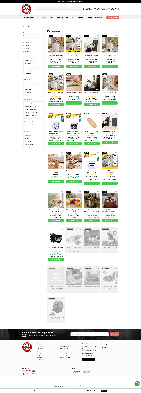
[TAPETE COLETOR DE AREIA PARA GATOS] (55, 310)
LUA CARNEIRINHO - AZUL (30, 141)
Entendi (104, 390)
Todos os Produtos (41, 346)
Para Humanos (40, 359)
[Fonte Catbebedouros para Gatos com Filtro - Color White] (55, 128)
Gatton (27, 86)
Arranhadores (29, 60)
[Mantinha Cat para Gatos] (73, 279)
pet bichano (28, 89)
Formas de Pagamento (65, 355)
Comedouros (40, 352)
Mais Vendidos (28, 73)
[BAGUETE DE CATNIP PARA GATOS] (91, 128)
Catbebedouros (29, 82)
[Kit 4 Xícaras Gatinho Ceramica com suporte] (109, 88)
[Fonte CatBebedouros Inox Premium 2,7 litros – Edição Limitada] (91, 206)
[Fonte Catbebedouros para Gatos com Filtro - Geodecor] (91, 168)
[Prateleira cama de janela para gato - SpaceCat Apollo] (109, 240)
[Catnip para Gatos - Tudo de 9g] (109, 279)
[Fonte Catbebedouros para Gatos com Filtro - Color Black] (73, 128)
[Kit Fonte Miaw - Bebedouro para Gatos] (55, 89)
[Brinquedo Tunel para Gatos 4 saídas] (73, 206)
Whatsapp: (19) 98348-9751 (90, 346)
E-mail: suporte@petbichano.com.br (89, 349)
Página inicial (27, 21)
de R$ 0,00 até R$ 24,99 (30, 103)
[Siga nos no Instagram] (105, 347)
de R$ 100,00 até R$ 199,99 (31, 112)
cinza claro (28, 135)
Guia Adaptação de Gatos (66, 357)
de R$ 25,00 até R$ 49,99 (30, 106)
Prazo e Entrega (63, 353)
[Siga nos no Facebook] (102, 347)
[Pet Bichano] (26, 9)
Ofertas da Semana (41, 361)
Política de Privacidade (65, 346)
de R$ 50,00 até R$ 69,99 (30, 109)
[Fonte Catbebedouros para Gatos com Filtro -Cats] (109, 51)
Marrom (27, 147)
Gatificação (28, 70)
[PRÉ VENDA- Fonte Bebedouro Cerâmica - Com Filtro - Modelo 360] (109, 206)
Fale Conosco (88, 359)
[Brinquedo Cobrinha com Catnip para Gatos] (91, 240)
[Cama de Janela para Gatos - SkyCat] (91, 89)
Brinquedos (28, 63)
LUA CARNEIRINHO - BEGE (30, 144)
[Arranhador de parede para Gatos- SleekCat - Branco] (91, 51)
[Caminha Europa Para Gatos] (91, 279)
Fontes (27, 66)
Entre (98, 9)
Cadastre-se (104, 9)
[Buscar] (79, 9)
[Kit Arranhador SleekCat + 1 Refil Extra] (109, 127)
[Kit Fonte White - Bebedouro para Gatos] (109, 168)
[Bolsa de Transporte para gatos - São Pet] (55, 244)
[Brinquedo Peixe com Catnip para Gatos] (73, 88)
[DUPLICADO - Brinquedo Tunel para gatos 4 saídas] (55, 279)
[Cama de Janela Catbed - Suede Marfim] (55, 206)
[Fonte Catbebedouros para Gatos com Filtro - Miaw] (55, 51)
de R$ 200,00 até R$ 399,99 (31, 115)
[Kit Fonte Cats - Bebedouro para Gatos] (73, 51)
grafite (27, 138)
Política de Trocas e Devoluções (64, 349)
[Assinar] (114, 334)
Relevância (51, 26)
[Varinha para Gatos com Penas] (55, 167)
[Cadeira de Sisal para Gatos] (73, 167)
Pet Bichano (28, 92)
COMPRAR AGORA (56, 66)
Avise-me (74, 248)
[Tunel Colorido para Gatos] (73, 240)
